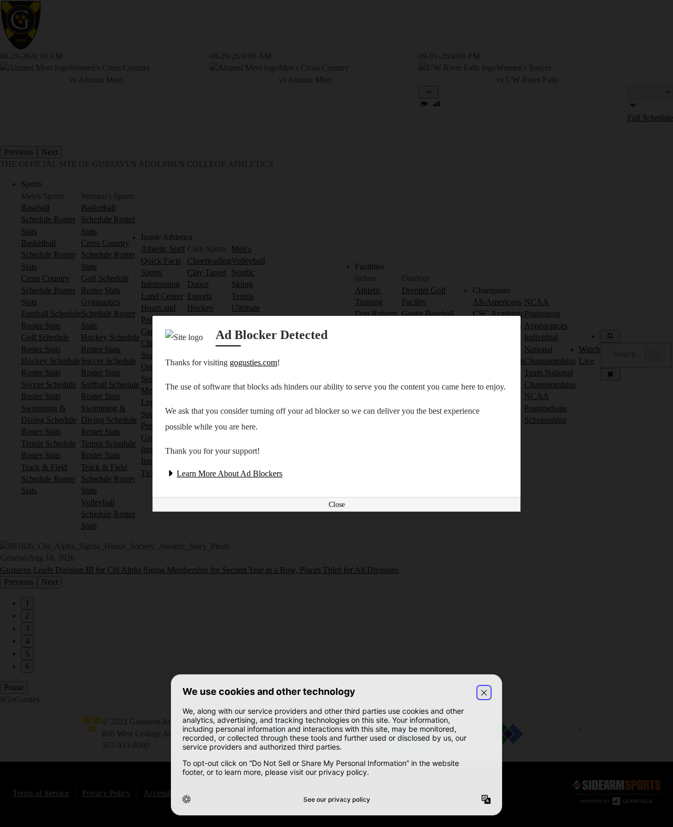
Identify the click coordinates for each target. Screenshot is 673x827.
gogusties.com (253, 362)
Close (337, 505)
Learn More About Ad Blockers (229, 473)
